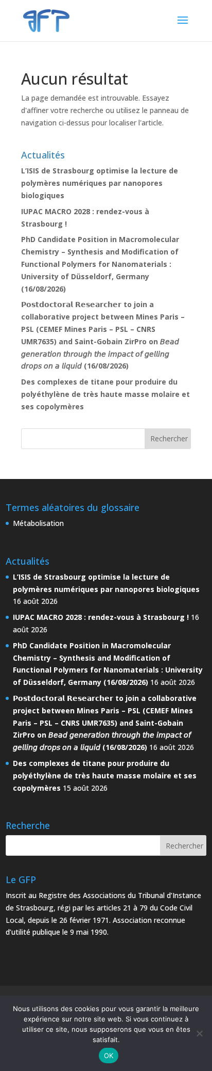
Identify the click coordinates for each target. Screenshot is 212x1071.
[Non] (199, 1033)
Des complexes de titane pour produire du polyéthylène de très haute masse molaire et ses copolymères (105, 394)
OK (109, 1055)
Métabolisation (38, 523)
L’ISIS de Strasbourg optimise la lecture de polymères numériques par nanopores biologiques (99, 183)
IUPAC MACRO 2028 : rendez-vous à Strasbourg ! (101, 617)
